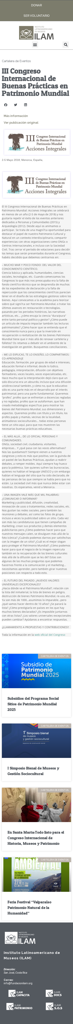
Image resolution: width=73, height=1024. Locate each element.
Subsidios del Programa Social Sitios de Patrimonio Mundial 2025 (33, 704)
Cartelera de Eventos (16, 61)
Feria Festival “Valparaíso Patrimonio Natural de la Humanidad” (29, 907)
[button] (35, 44)
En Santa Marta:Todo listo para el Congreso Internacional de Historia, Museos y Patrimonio (35, 838)
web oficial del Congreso (50, 634)
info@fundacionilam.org (18, 983)
